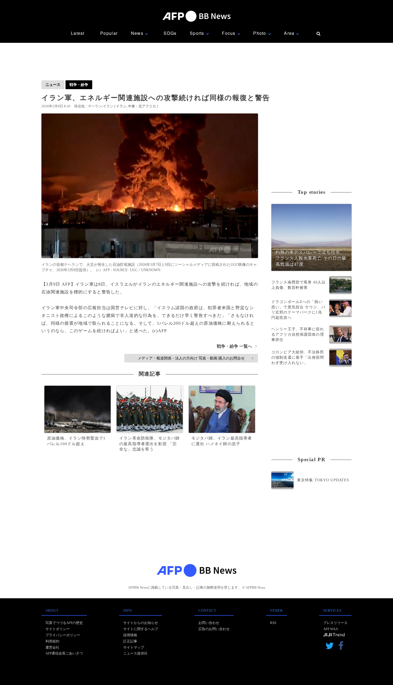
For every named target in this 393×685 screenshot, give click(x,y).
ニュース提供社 (135, 653)
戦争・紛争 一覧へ (237, 346)
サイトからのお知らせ (140, 623)
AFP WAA (330, 629)
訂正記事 (130, 641)
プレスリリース (335, 623)
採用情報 (130, 635)
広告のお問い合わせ (214, 629)
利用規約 (52, 641)
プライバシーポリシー (62, 635)
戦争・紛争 (79, 84)
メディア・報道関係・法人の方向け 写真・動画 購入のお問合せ (195, 358)
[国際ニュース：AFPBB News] (196, 16)
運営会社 (52, 647)
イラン (121, 106)
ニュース (52, 84)
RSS (273, 623)
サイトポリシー (57, 629)
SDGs (170, 33)
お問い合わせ (208, 623)
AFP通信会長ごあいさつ (64, 653)
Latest (77, 33)
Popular (109, 33)
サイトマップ (133, 647)
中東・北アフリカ (142, 106)
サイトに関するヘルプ (140, 629)
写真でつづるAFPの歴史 (64, 623)
